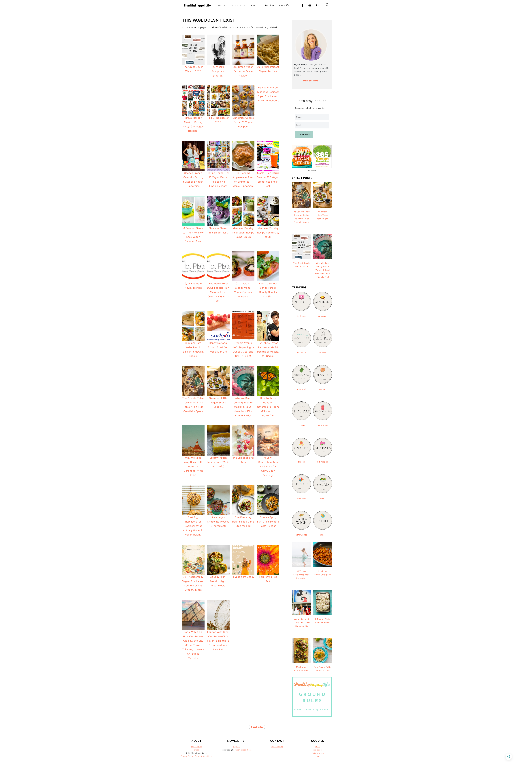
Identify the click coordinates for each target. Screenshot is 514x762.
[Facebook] (302, 5)
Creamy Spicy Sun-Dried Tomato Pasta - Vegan (268, 521)
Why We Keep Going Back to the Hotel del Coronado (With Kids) (193, 466)
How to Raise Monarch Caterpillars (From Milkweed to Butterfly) (268, 407)
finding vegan (317, 753)
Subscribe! (304, 134)
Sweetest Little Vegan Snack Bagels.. (218, 402)
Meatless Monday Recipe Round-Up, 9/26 (268, 232)
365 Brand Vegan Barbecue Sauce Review (243, 71)
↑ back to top (257, 727)
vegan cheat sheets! (244, 750)
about (253, 5)
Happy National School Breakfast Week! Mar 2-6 (218, 347)
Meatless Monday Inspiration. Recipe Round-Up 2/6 (243, 232)
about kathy (196, 747)
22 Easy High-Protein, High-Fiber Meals (218, 581)
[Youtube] (310, 5)
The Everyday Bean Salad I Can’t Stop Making (243, 521)
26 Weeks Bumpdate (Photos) (218, 71)
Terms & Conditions (203, 756)
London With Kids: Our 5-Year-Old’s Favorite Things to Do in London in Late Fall (218, 641)
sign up (236, 747)
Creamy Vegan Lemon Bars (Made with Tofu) (218, 462)
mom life (284, 5)
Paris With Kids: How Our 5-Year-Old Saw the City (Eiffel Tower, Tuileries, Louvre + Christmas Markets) (193, 645)
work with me (277, 747)
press (196, 750)
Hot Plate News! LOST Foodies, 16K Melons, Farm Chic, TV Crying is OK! (218, 292)
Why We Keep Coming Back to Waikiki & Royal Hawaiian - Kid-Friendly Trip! (243, 407)
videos (317, 756)
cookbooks (238, 5)
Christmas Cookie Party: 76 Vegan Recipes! (243, 122)
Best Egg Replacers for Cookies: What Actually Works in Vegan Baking (193, 526)
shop (317, 747)
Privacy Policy (187, 756)
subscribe (268, 5)
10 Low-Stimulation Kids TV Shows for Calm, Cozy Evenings (268, 466)
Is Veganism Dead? (243, 576)
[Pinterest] (317, 5)
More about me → (312, 81)
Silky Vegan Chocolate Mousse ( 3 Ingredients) (218, 521)
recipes (222, 5)
